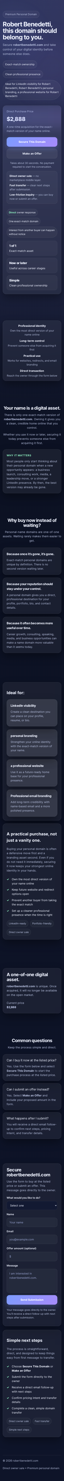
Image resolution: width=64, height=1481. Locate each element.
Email (10, 1231)
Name (10, 1214)
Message (12, 1265)
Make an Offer (32, 153)
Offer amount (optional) (21, 1248)
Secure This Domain (32, 141)
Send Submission (32, 1299)
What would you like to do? (23, 1197)
